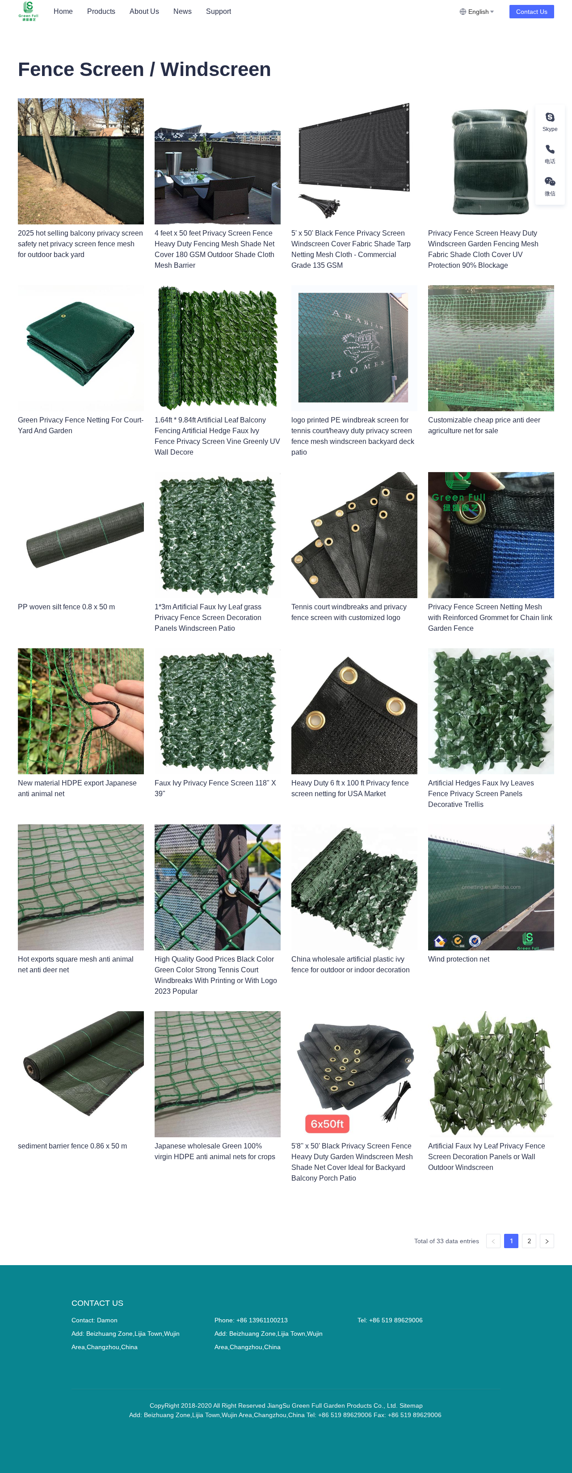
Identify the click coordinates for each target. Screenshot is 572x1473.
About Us (144, 11)
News (182, 11)
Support (218, 11)
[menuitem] (63, 11)
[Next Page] (547, 1241)
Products (101, 11)
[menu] (252, 11)
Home (63, 11)
